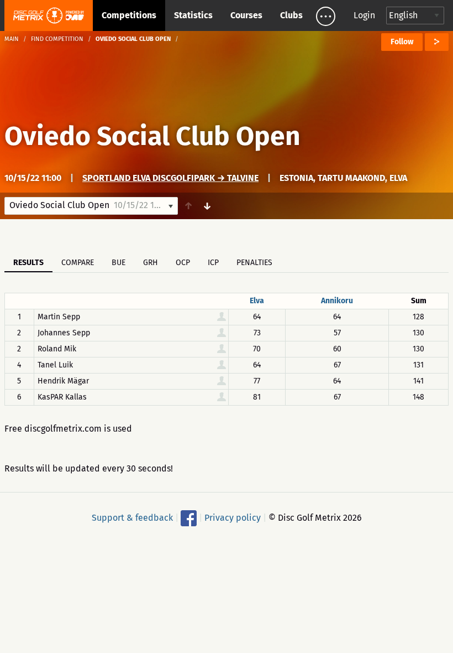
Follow (402, 41)
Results (28, 262)
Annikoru (337, 300)
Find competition (57, 39)
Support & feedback (132, 517)
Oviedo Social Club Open (152, 136)
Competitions (129, 15)
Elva (257, 300)
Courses (246, 15)
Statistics (193, 15)
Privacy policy (232, 517)
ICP (213, 262)
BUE (118, 262)
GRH (150, 262)
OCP (183, 262)
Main (11, 39)
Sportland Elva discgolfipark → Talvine (170, 178)
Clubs (291, 15)
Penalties (254, 262)
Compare (77, 262)
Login (364, 15)
